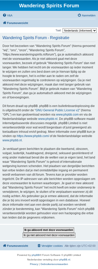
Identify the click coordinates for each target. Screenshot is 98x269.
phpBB (36, 255)
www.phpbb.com (67, 114)
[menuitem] (7, 15)
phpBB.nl (64, 259)
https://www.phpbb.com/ (33, 136)
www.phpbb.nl (48, 119)
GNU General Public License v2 (57, 110)
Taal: (58, 30)
